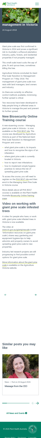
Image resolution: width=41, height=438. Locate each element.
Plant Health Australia (12, 4)
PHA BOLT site (23, 131)
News (7, 382)
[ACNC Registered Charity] (33, 429)
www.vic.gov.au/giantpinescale (15, 229)
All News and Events (15, 413)
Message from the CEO (16, 386)
